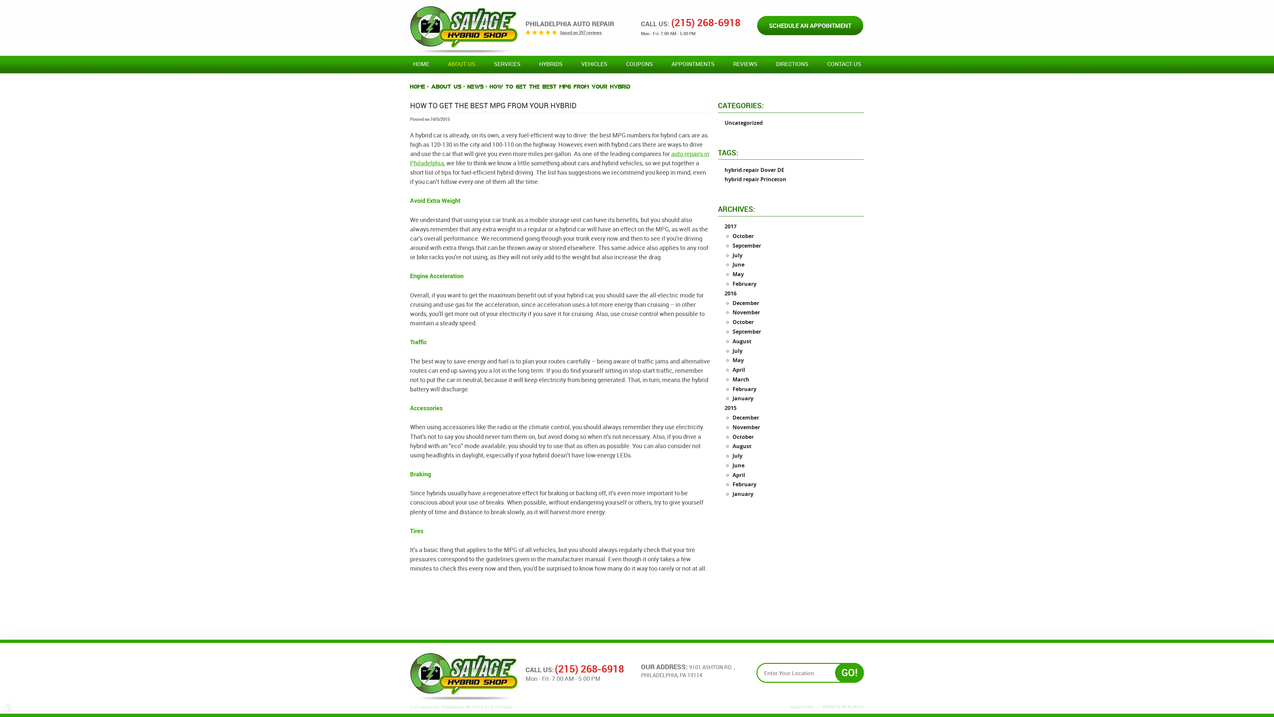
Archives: (736, 209)
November (746, 312)
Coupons (639, 64)
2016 (731, 293)
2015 (731, 408)
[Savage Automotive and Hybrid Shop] (464, 30)
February (744, 283)
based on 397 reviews (581, 33)
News (475, 86)
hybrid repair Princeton (755, 179)
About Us (461, 64)
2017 (731, 226)
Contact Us (844, 64)
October (743, 236)
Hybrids (551, 64)
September (747, 245)
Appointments (693, 64)
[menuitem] (421, 64)
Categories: (741, 105)
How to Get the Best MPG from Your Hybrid (560, 86)
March (741, 379)
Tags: (728, 152)
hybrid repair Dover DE (754, 170)
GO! (849, 672)
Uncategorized (744, 122)
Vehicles (594, 64)
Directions (792, 64)
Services (507, 64)
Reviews (745, 64)
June (738, 264)
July (738, 255)
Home (421, 64)
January (743, 398)
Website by (842, 706)
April (739, 369)
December (746, 303)
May (738, 274)
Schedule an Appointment (810, 26)
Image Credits (802, 707)
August (742, 341)
